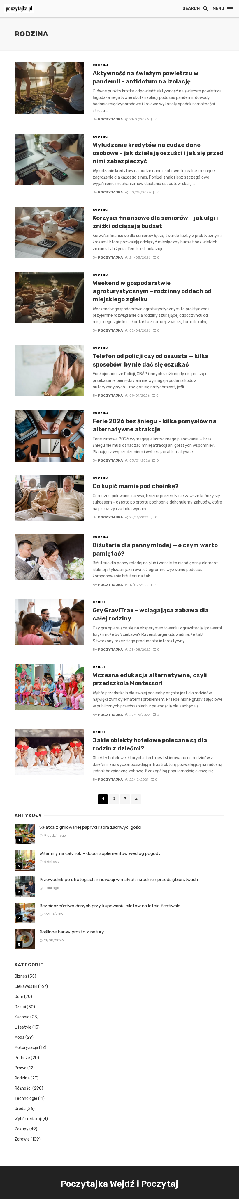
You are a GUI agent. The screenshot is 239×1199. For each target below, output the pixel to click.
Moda (19, 1037)
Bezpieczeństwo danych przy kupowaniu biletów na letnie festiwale (109, 905)
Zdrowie (22, 1139)
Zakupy (22, 1129)
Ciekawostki (26, 986)
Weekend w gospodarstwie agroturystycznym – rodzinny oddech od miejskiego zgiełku (152, 291)
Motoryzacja (26, 1047)
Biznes (21, 976)
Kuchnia (22, 1017)
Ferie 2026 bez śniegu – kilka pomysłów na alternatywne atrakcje (155, 425)
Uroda (20, 1108)
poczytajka (110, 119)
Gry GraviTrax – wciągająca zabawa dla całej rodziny (151, 614)
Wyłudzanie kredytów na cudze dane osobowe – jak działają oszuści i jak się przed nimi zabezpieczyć (158, 153)
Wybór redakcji (28, 1118)
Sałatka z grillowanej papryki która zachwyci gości (90, 827)
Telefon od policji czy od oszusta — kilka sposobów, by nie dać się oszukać (151, 360)
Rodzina (101, 65)
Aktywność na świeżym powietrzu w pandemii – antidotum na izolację (145, 77)
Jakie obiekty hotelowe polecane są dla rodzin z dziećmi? (150, 744)
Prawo (21, 1067)
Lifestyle (23, 1027)
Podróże (22, 1057)
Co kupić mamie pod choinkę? (136, 486)
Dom (19, 996)
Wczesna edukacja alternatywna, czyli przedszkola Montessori (150, 679)
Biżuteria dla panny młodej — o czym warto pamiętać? (155, 549)
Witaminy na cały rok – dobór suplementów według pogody (100, 853)
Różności (23, 1088)
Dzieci (99, 602)
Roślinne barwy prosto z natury (71, 932)
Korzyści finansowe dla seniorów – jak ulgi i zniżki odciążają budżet (155, 222)
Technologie (26, 1098)
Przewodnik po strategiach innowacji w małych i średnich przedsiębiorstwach (118, 879)
